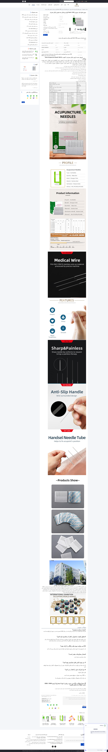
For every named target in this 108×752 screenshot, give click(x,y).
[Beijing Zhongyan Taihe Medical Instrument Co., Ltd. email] (37, 96)
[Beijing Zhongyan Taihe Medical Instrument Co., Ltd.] (77, 5)
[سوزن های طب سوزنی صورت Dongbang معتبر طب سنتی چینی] (72, 718)
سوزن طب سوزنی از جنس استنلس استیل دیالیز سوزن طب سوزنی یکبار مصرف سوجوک (62, 724)
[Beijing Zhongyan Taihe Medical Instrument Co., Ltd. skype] (28, 96)
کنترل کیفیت (50, 4)
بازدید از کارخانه (43, 4)
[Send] (86, 750)
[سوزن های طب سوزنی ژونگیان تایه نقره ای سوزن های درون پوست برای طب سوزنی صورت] (81, 718)
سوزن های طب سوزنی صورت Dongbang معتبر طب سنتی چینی (72, 724)
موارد (65, 4)
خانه (86, 9)
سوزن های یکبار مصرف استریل (78, 688)
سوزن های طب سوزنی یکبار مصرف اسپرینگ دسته (77, 690)
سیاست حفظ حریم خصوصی (81, 750)
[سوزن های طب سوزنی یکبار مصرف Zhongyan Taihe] (36, 58)
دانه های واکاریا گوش (33, 44)
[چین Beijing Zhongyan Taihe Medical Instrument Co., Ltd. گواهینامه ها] (25, 68)
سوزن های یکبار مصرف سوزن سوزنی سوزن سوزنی (63, 688)
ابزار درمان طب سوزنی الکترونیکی (30, 33)
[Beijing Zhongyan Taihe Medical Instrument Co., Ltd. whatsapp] (34, 96)
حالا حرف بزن (78, 1)
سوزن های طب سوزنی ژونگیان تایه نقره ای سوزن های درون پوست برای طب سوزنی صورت (81, 724)
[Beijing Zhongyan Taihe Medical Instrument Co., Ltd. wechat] (31, 96)
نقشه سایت (28, 744)
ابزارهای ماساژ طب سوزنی (32, 30)
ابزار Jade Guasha (34, 28)
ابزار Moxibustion (34, 42)
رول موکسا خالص (34, 24)
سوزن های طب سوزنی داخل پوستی (30, 17)
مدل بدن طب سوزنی (33, 35)
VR (68, 4)
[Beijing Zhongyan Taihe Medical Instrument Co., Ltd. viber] (37, 98)
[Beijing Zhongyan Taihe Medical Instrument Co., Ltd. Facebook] (25, 1)
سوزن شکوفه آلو (34, 21)
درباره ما (38, 4)
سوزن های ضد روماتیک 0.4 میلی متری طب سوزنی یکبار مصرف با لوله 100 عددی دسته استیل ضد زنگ (53, 724)
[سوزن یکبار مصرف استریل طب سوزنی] (45, 718)
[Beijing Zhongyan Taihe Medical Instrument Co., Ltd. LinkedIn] (23, 1)
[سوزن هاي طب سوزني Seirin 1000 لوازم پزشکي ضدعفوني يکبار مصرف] (78, 20)
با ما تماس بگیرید (56, 4)
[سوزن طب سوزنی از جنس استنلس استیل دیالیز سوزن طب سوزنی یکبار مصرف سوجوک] (62, 718)
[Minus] (86, 725)
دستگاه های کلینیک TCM (32, 37)
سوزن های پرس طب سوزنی (32, 19)
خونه (29, 4)
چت (44, 34)
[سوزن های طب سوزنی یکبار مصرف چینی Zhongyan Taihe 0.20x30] (36, 51)
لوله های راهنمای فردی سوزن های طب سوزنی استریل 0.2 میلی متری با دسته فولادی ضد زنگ (38, 740)
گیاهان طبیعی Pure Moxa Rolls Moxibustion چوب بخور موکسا (54, 737)
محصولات (33, 4)
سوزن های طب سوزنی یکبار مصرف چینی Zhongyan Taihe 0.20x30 (39, 737)
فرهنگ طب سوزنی (33, 40)
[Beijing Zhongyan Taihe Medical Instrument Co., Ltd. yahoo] (34, 98)
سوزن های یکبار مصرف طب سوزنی (75, 9)
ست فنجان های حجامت (33, 26)
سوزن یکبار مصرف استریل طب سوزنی (45, 724)
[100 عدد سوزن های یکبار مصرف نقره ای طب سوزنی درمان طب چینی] (36, 55)
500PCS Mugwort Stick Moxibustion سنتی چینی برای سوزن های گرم (54, 740)
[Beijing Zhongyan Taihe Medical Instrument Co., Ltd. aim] (28, 98)
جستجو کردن (61, 1)
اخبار (61, 4)
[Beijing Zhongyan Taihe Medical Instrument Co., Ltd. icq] (31, 98)
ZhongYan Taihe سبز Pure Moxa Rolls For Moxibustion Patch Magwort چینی (55, 743)
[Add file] (105, 750)
